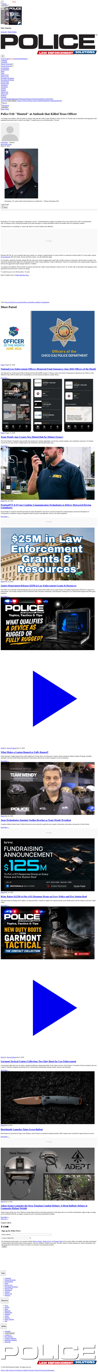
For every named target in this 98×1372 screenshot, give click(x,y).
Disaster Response (6, 64)
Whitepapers (22, 99)
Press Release (28, 101)
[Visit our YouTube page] (7, 1227)
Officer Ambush (28, 302)
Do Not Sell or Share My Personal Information (40, 1370)
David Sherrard (5, 257)
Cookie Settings (11, 101)
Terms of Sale (22, 1370)
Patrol (2, 71)
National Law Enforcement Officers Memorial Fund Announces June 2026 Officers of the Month (48, 369)
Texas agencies (18, 302)
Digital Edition (12, 32)
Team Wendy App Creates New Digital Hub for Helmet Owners (32, 437)
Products (38, 99)
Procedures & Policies (7, 78)
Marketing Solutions (50, 101)
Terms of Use (14, 1370)
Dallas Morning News (22, 275)
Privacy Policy (5, 1370)
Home (2, 109)
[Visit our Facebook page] (2, 1227)
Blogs (11, 99)
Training (3, 88)
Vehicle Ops (4, 92)
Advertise (4, 101)
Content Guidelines (38, 101)
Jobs (51, 99)
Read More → (5, 378)
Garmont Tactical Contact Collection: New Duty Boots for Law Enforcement (38, 1061)
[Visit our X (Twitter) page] (4, 1227)
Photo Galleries (45, 99)
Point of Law (5, 75)
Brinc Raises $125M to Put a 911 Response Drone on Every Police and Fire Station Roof (44, 896)
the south (35, 302)
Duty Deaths (42, 302)
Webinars (28, 1)
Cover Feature (8, 1)
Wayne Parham (11, 748)
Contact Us (20, 101)
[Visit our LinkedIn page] (6, 1227)
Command (4, 60)
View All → (4, 1219)
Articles (18, 1)
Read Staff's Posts (6, 144)
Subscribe (4, 32)
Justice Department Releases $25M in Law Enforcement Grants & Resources (38, 585)
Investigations (5, 68)
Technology (4, 85)
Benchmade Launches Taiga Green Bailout (22, 1129)
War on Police (9, 302)
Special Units (5, 81)
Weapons (3, 95)
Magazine (15, 99)
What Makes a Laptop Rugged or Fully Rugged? (24, 752)
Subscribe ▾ (5, 5)
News (14, 1)
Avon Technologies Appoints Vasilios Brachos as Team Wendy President (36, 820)
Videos (23, 1)
